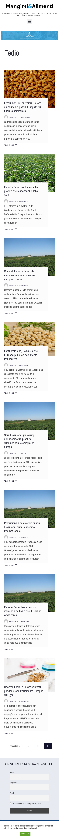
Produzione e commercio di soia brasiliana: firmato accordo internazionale (22, 527)
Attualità (48, 74)
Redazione (12, 117)
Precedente (15, 745)
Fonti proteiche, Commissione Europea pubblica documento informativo (21, 355)
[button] (29, 21)
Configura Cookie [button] (11, 834)
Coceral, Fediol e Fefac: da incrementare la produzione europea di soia (19, 275)
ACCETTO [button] (25, 834)
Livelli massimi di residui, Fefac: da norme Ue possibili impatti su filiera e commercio (22, 107)
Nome (12, 772)
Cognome (13, 782)
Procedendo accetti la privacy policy (27, 803)
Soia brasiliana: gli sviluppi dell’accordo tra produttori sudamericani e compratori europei (19, 441)
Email (12, 793)
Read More (9, 145)
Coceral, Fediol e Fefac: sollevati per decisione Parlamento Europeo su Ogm (23, 691)
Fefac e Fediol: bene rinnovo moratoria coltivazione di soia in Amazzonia (22, 611)
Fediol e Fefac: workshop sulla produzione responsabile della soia (21, 191)
